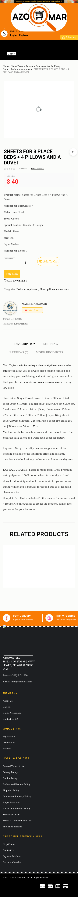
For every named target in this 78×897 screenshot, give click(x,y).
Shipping (50, 343)
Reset (20, 53)
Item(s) (71, 37)
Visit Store (34, 310)
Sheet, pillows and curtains (54, 289)
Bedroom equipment (21, 69)
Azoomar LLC (23, 877)
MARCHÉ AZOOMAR (34, 303)
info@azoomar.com (22, 681)
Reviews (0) (18, 352)
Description (25, 343)
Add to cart (50, 261)
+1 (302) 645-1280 (18, 675)
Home (6, 66)
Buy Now (12, 273)
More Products (49, 352)
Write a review (37, 168)
